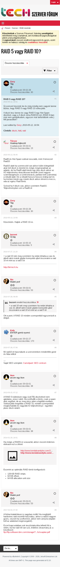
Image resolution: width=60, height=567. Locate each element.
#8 (56, 438)
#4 (56, 252)
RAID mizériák (25, 28)
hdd (19, 131)
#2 (56, 155)
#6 (56, 348)
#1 (56, 99)
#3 (56, 218)
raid (24, 131)
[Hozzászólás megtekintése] (37, 302)
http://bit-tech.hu (10, 267)
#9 (56, 510)
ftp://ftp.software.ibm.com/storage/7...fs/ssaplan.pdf (26, 532)
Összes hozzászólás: (20, 92)
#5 (56, 297)
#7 (56, 393)
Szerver (15, 28)
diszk (14, 131)
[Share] (54, 91)
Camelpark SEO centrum (34, 363)
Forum (7, 28)
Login (53, 2)
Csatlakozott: (16, 90)
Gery (19, 125)
